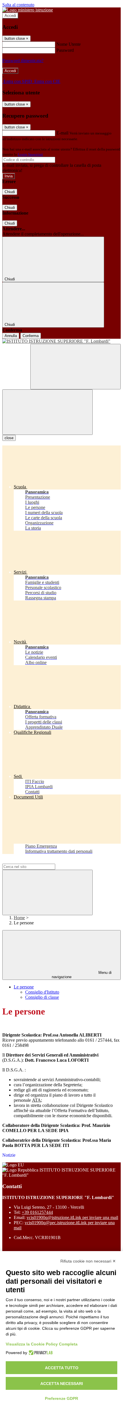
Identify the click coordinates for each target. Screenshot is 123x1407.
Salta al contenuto (18, 4)
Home (19, 917)
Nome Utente (68, 44)
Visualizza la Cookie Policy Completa (42, 1344)
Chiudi (10, 192)
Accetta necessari (61, 1383)
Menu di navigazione (82, 974)
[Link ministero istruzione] (27, 9)
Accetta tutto (61, 1368)
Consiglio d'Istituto (42, 992)
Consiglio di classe (42, 997)
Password (65, 50)
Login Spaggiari (30, 154)
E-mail (62, 132)
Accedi (10, 15)
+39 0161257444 (37, 1212)
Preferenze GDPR (61, 1398)
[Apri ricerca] (75, 366)
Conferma (31, 336)
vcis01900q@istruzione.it (72, 1217)
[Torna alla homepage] (61, 341)
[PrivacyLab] (40, 1353)
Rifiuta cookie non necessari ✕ (88, 1261)
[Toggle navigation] (47, 412)
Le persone (24, 986)
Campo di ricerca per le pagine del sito (37, 861)
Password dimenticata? (22, 60)
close (9, 438)
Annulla (11, 336)
